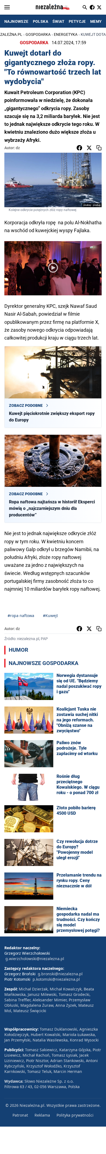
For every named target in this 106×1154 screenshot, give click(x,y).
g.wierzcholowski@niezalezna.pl (34, 958)
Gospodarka (38, 34)
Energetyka (65, 34)
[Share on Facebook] (79, 148)
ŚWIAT (58, 21)
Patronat (20, 1115)
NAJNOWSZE (16, 21)
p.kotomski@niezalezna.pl (56, 979)
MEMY (96, 21)
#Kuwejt (50, 615)
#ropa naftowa (21, 615)
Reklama (42, 1115)
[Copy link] (99, 148)
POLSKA (40, 21)
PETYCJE (77, 21)
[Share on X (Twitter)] (89, 148)
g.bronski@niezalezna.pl (60, 973)
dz (18, 148)
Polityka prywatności (75, 1115)
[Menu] (7, 7)
